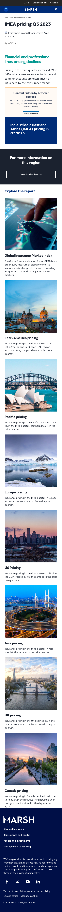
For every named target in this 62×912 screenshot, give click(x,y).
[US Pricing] (31, 536)
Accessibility (43, 891)
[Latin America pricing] (31, 306)
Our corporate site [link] (40, 3)
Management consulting (17, 846)
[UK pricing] (31, 683)
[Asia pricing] (31, 611)
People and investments (16, 840)
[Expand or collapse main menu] (6, 9)
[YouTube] (27, 881)
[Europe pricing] (31, 460)
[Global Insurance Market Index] (31, 224)
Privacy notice (27, 891)
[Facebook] (6, 881)
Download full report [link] (31, 174)
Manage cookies (31, 113)
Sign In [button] (26, 3)
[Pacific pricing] (31, 385)
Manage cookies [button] (29, 896)
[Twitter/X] (17, 881)
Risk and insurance (13, 829)
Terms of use (10, 891)
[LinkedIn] (38, 881)
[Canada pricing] (31, 759)
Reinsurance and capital (16, 835)
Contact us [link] (54, 3)
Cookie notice (10, 896)
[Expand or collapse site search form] (56, 9)
